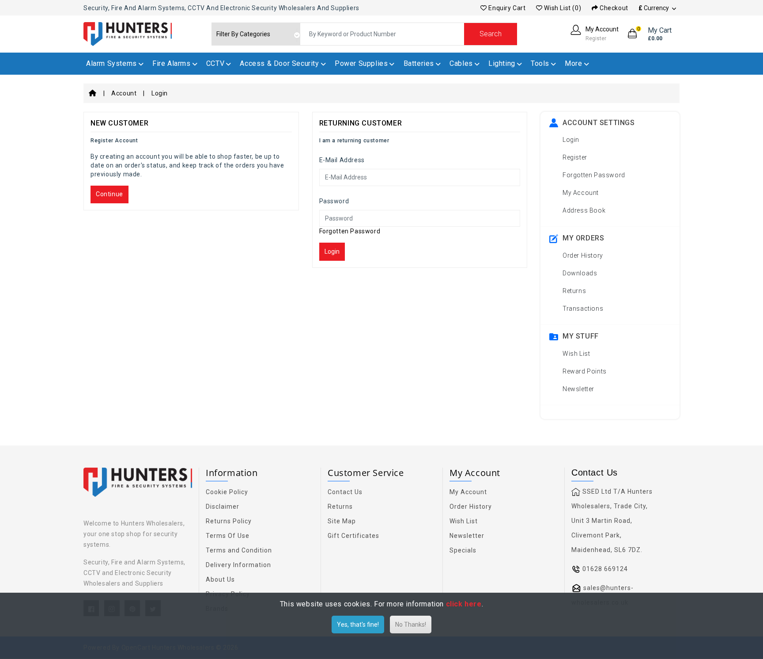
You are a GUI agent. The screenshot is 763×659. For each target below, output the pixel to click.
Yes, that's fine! (358, 624)
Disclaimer (222, 506)
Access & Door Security (279, 63)
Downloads (580, 273)
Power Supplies (361, 63)
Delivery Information (238, 564)
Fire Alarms (171, 63)
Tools (540, 63)
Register (575, 157)
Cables (461, 63)
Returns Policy (229, 521)
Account (123, 93)
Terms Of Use (227, 535)
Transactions (583, 308)
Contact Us (345, 491)
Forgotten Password (350, 231)
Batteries (419, 63)
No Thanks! (410, 624)
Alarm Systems (111, 63)
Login (159, 93)
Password (334, 201)
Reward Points (585, 371)
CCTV (215, 63)
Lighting (501, 63)
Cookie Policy (227, 491)
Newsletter (578, 388)
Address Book (584, 210)
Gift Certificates (353, 535)
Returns (574, 290)
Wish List (576, 353)
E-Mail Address (342, 160)
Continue (109, 194)
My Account (581, 192)
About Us (220, 579)
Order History (583, 255)
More (573, 63)
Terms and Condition (239, 550)
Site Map (342, 521)
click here (464, 604)
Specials (462, 550)
